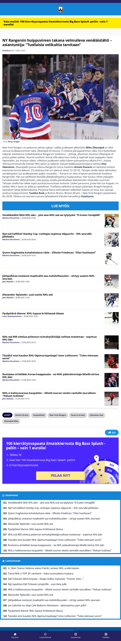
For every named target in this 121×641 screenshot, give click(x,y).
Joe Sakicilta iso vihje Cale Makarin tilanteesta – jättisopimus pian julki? (47, 605)
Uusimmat (11, 495)
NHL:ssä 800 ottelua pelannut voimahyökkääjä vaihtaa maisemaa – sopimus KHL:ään (49, 338)
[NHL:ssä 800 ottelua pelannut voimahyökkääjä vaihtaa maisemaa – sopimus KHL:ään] (111, 342)
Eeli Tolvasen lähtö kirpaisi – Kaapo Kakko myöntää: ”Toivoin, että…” (45, 578)
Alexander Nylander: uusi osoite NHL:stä (27, 294)
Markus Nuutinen (11, 218)
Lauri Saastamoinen (12, 316)
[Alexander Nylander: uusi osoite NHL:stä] (111, 300)
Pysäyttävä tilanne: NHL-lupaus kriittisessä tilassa (33, 313)
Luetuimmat (12, 560)
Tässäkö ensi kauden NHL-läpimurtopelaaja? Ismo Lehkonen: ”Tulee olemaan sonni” (50, 357)
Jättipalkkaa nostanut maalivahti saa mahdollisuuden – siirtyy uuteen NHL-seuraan (48, 277)
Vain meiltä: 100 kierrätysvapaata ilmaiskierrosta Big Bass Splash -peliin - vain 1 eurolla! (56, 23)
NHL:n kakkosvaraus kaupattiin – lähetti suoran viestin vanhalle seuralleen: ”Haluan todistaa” (49, 394)
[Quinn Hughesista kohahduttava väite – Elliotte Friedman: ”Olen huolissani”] (111, 258)
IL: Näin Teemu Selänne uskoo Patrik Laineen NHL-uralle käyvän (43, 568)
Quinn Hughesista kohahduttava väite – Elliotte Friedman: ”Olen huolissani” (49, 252)
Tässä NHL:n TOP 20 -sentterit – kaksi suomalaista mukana (40, 573)
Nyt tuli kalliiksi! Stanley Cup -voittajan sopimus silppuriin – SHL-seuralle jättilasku (47, 235)
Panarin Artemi (78, 415)
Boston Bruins (21, 415)
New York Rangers (57, 415)
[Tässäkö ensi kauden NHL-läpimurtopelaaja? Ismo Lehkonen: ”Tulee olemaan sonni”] (111, 361)
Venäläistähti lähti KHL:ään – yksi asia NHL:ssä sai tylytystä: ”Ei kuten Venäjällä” (51, 215)
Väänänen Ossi (96, 415)
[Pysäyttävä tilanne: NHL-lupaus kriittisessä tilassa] (111, 319)
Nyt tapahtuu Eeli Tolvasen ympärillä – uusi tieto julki (37, 584)
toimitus (6, 50)
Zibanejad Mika (11, 421)
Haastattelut (39, 415)
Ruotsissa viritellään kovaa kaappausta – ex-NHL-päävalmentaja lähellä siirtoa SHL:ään (50, 375)
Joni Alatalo (7, 281)
